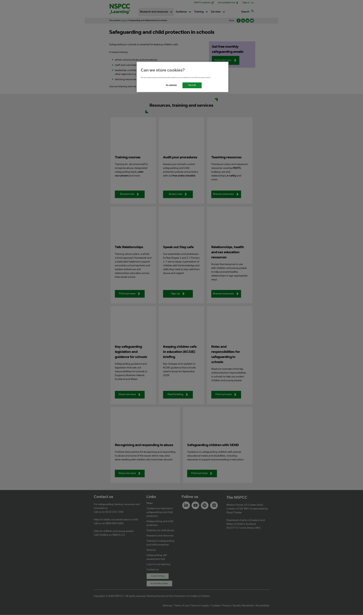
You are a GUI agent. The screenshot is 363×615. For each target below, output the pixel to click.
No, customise (171, 85)
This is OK (192, 85)
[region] (182, 77)
